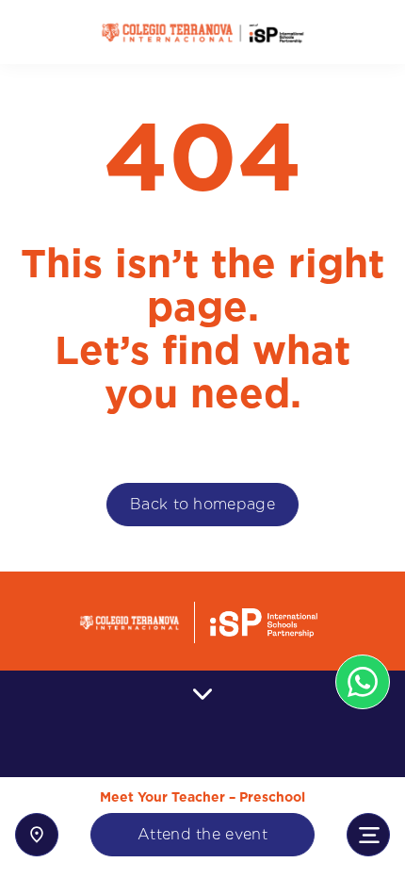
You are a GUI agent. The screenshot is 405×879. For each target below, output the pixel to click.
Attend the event (202, 834)
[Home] (202, 32)
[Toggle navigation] (368, 834)
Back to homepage (202, 504)
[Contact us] (36, 834)
